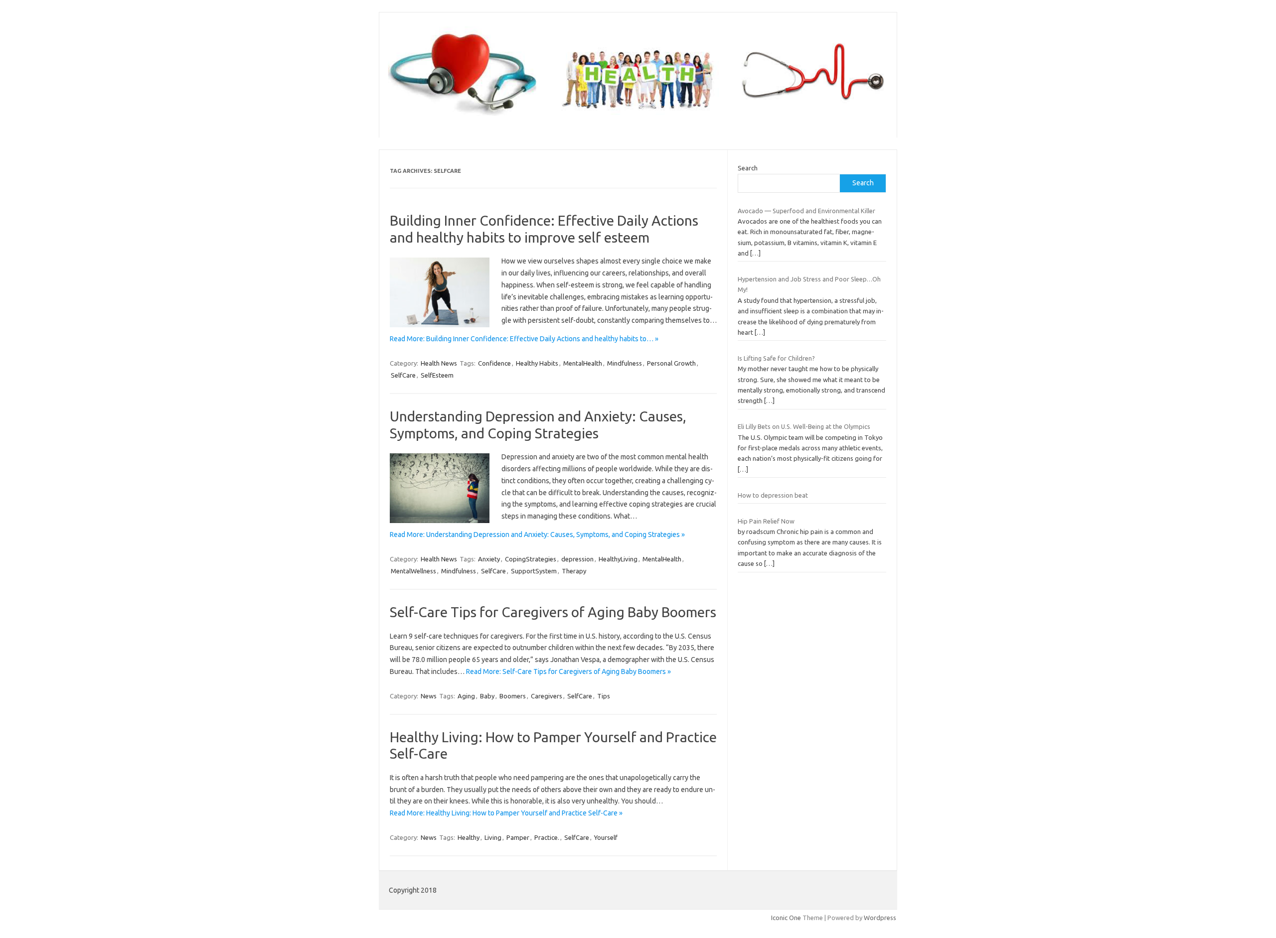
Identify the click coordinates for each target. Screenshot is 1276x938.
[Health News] (638, 121)
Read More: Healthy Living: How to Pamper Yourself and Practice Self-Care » (506, 813)
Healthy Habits (537, 363)
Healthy (468, 837)
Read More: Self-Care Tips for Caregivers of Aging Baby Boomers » (568, 671)
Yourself (606, 837)
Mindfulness (624, 363)
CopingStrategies (530, 558)
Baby (487, 695)
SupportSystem (534, 570)
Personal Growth (671, 363)
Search (748, 167)
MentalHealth (582, 363)
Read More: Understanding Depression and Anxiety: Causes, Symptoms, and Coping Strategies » (537, 534)
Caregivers (546, 695)
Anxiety (489, 558)
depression (577, 558)
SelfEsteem (437, 375)
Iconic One (786, 917)
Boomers (512, 695)
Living (492, 837)
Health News (439, 363)
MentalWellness (413, 570)
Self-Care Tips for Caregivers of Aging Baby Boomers (553, 612)
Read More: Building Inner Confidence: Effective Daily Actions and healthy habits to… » (524, 339)
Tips (603, 695)
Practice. (546, 837)
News (429, 695)
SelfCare (403, 375)
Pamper (517, 837)
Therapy (574, 570)
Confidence (494, 363)
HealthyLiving (618, 558)
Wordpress (880, 917)
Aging (466, 695)
